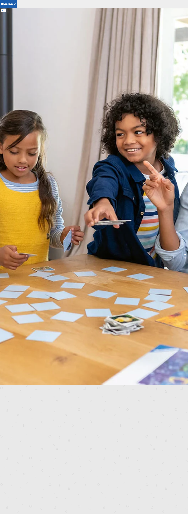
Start (3, 11)
